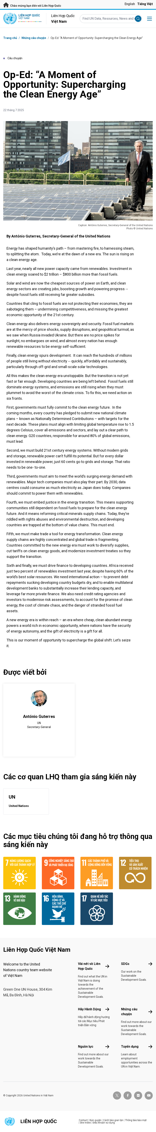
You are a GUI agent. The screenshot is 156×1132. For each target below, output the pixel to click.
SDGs (125, 964)
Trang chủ (10, 38)
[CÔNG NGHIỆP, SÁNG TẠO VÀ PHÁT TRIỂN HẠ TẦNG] (59, 873)
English (130, 4)
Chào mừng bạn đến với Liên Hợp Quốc (35, 5)
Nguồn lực (85, 1046)
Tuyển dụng (130, 1046)
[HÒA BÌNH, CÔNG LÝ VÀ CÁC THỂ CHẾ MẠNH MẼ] (59, 908)
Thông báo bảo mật (136, 1120)
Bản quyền (95, 1120)
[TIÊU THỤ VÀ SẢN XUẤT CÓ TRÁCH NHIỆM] (136, 873)
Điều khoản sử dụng (104, 1122)
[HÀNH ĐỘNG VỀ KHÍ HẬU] (20, 908)
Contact (83, 1120)
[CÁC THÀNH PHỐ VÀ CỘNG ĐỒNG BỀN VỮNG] (97, 873)
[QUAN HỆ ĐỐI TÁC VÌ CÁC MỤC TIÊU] (97, 908)
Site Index (85, 1122)
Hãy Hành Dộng (89, 1009)
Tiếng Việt (145, 4)
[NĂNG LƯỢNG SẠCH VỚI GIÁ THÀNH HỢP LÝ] (20, 873)
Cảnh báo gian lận (113, 1120)
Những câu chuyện (34, 38)
